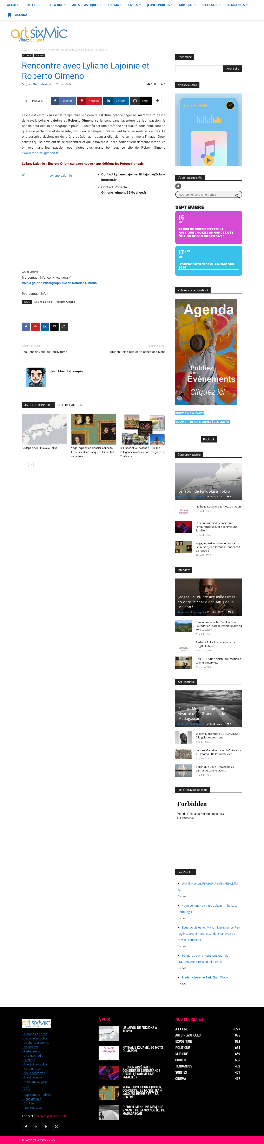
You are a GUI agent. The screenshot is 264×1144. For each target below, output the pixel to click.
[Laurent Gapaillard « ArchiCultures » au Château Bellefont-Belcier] (183, 754)
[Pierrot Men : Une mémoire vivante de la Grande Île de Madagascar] (109, 1112)
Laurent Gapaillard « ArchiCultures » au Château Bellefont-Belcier (218, 752)
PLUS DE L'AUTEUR (70, 405)
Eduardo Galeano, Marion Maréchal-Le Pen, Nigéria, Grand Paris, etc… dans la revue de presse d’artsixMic (209, 933)
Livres (133, 5)
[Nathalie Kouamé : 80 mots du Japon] (183, 510)
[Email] (54, 327)
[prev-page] (24, 464)
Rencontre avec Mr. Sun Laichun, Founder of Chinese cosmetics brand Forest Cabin (219, 625)
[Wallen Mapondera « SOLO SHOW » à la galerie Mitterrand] (183, 737)
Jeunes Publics (158, 5)
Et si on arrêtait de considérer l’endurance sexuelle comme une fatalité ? (216, 526)
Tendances (236, 5)
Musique (185, 5)
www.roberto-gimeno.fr (41, 153)
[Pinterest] (35, 327)
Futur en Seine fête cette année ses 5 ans (137, 352)
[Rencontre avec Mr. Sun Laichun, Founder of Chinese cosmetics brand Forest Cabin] (183, 626)
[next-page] (31, 464)
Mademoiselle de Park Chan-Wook (205, 977)
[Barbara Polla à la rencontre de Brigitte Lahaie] (183, 646)
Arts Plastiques (85, 5)
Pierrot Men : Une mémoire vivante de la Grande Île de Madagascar (202, 713)
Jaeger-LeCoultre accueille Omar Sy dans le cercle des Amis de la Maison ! (206, 601)
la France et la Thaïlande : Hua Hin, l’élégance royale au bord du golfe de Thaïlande (142, 452)
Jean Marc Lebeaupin (39, 84)
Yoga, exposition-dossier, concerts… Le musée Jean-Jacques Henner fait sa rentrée (92, 452)
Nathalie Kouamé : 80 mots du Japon (218, 506)
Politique (32, 5)
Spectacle (210, 5)
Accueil (13, 5)
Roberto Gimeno (66, 301)
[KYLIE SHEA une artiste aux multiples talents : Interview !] (183, 663)
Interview (39, 55)
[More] (157, 101)
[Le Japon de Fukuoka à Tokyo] (44, 429)
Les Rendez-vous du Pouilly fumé (44, 352)
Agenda (20, 15)
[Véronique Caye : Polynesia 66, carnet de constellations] (183, 770)
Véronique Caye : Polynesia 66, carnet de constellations (215, 768)
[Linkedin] (45, 327)
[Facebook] (26, 327)
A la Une (56, 5)
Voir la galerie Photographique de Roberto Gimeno (59, 283)
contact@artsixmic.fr (50, 1116)
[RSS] (46, 1127)
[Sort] (178, 186)
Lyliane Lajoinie (43, 301)
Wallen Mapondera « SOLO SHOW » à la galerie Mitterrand (218, 735)
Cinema (113, 5)
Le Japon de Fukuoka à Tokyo (40, 448)
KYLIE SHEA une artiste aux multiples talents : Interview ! (218, 660)
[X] (56, 1127)
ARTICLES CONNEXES (38, 405)
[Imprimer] (64, 327)
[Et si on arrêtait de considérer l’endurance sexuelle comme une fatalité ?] (183, 527)
